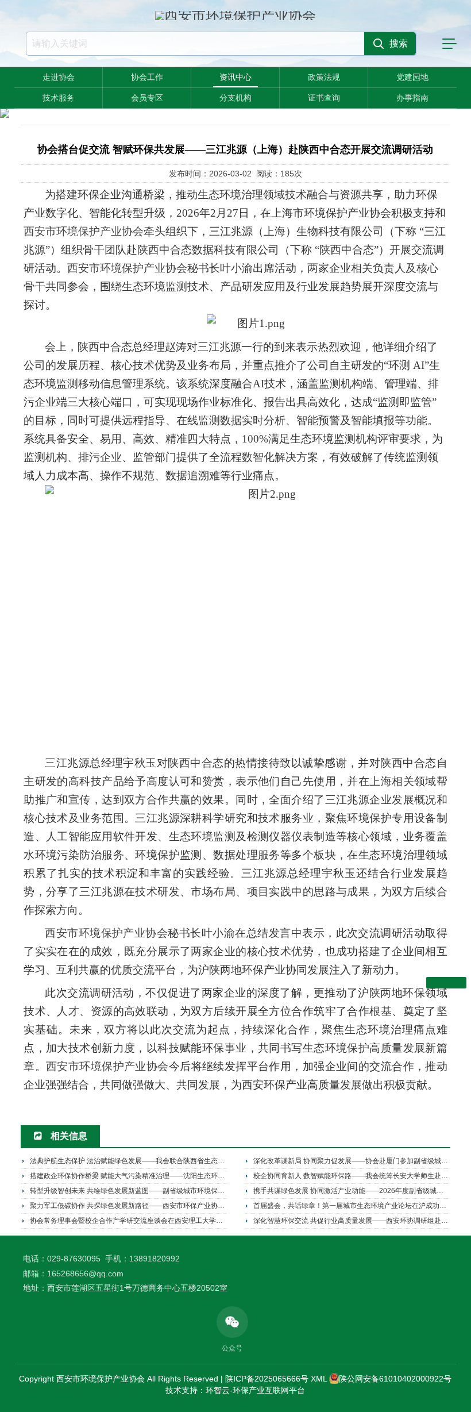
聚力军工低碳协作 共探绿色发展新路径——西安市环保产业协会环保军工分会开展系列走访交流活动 (182, 1206)
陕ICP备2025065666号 (266, 1378)
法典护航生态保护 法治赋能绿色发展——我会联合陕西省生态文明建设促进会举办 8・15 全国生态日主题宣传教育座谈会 (214, 1161)
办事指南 (412, 97)
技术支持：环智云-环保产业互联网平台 (235, 1390)
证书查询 (324, 97)
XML (319, 1378)
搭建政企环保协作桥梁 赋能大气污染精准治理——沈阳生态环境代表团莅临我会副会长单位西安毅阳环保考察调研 (203, 1176)
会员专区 (147, 97)
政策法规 (324, 77)
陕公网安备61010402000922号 (395, 1378)
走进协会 (59, 77)
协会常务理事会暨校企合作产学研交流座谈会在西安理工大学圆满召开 (137, 1221)
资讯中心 (235, 77)
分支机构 (235, 97)
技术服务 (59, 97)
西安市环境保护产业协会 (84, 231)
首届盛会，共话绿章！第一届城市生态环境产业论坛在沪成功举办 (353, 1206)
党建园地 (412, 77)
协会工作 (147, 77)
